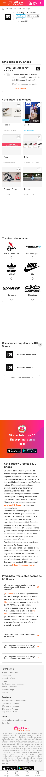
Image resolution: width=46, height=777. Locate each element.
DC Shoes (17, 9)
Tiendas (9, 9)
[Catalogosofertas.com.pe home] (16, 3)
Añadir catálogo (8, 690)
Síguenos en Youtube (10, 709)
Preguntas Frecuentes (10, 672)
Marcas (5, 681)
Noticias (5, 692)
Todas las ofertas (8, 678)
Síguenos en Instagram (10, 706)
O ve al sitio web (19, 88)
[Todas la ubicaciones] (40, 345)
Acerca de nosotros (9, 687)
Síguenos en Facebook (10, 703)
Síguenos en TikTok (9, 712)
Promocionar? (7, 675)
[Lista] (35, 3)
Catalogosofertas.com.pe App (13, 684)
